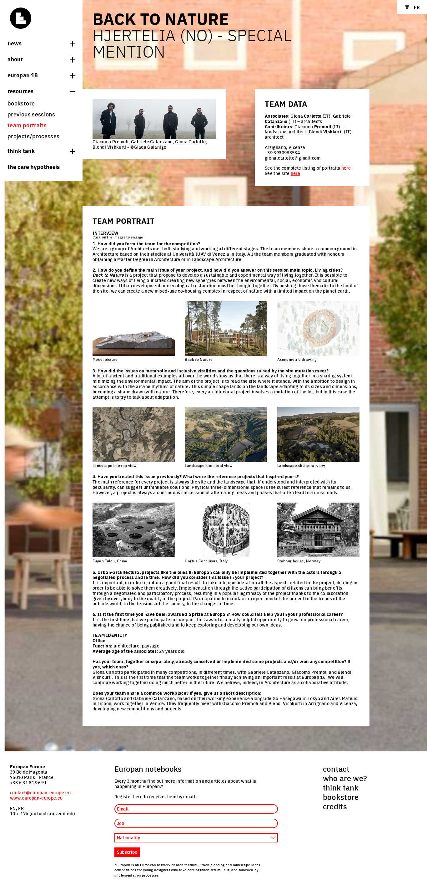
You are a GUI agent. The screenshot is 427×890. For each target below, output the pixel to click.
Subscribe (127, 852)
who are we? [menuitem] (345, 778)
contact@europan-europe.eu (40, 792)
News (15, 43)
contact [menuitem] (336, 768)
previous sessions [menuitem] (31, 114)
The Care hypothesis (34, 166)
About (15, 59)
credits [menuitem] (335, 806)
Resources (20, 91)
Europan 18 (23, 75)
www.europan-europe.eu (36, 798)
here (346, 168)
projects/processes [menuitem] (33, 136)
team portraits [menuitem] (27, 125)
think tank (21, 150)
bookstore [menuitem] (21, 103)
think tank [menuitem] (341, 787)
